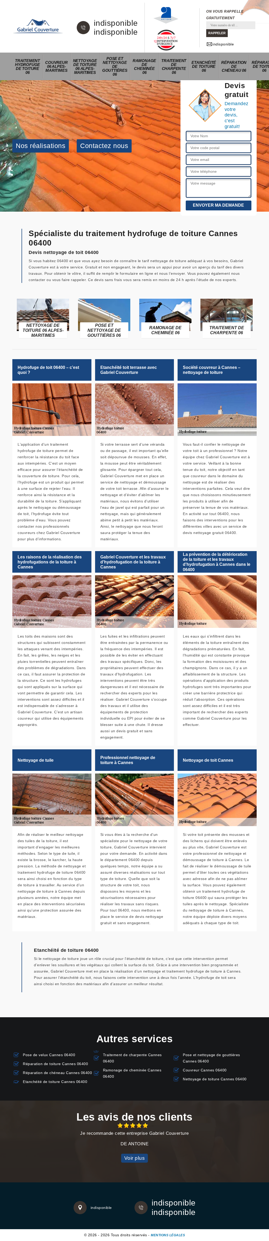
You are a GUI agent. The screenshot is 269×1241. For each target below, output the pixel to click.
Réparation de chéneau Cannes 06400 (57, 1073)
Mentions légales (168, 1235)
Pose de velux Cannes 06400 (49, 1055)
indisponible (116, 23)
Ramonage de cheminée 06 (144, 66)
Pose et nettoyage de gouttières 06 (114, 66)
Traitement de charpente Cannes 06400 (132, 1058)
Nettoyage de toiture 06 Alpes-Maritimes (85, 66)
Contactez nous (104, 145)
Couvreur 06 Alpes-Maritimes (56, 66)
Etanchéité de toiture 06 (204, 66)
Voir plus (134, 1158)
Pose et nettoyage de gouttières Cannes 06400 (211, 1058)
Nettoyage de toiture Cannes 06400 (215, 1079)
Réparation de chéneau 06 (233, 66)
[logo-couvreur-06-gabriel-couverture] (38, 26)
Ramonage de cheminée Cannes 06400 (132, 1073)
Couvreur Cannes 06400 (205, 1070)
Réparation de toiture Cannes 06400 (55, 1064)
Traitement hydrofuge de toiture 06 (27, 66)
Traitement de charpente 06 (173, 66)
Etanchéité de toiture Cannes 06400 (55, 1082)
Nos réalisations (40, 145)
